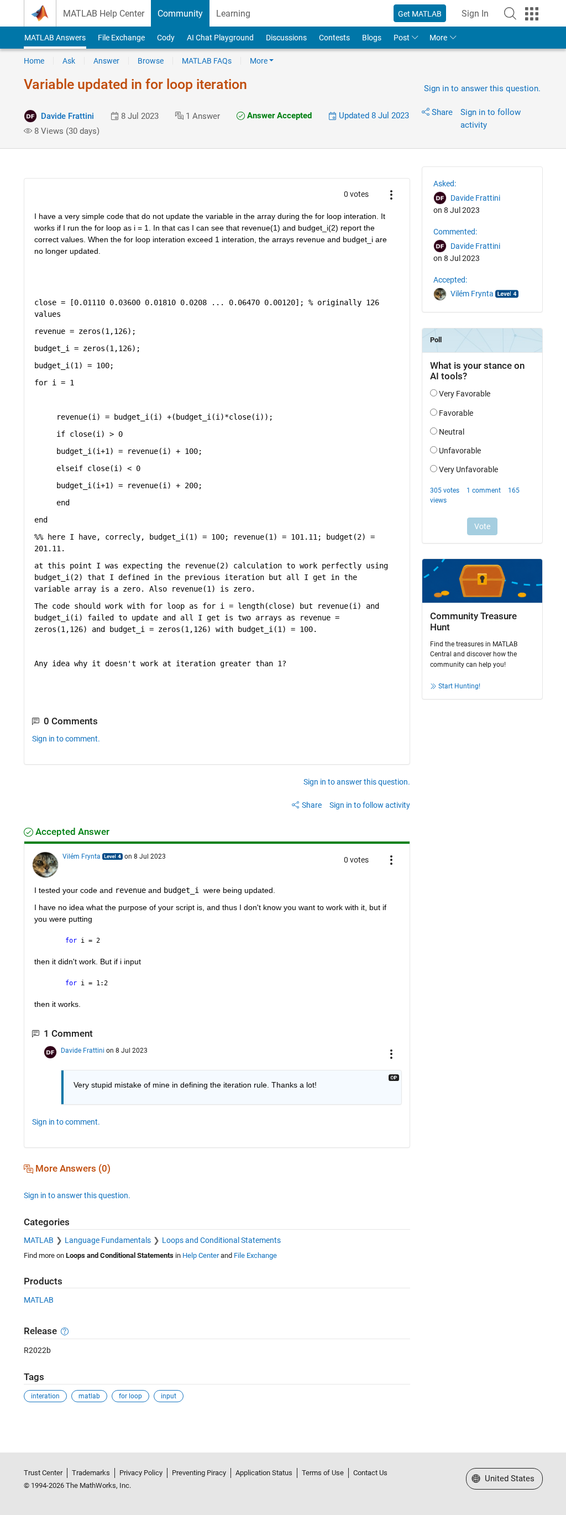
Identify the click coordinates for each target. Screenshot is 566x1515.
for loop (130, 1396)
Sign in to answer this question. (482, 88)
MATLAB (39, 1240)
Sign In (475, 13)
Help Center (200, 1255)
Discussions (286, 37)
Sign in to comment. (66, 738)
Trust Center (43, 1473)
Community (180, 13)
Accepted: (450, 279)
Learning (233, 13)
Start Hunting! (459, 686)
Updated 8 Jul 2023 (373, 116)
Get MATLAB (420, 13)
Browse (151, 61)
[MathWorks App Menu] (531, 13)
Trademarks (91, 1473)
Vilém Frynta (81, 856)
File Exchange (121, 37)
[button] (510, 13)
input (168, 1396)
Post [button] (402, 37)
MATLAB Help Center (103, 13)
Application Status (263, 1473)
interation (45, 1396)
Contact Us (370, 1473)
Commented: (455, 231)
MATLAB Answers (55, 37)
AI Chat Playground (220, 37)
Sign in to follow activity (369, 805)
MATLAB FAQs (207, 61)
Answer (106, 61)
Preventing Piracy (199, 1473)
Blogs (371, 37)
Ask (68, 61)
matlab (89, 1396)
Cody (166, 37)
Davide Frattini (67, 116)
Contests (334, 37)
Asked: (444, 183)
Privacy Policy (141, 1473)
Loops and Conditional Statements (221, 1240)
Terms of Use (323, 1473)
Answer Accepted (278, 116)
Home (34, 61)
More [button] (438, 37)
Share (442, 112)
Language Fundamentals (108, 1240)
